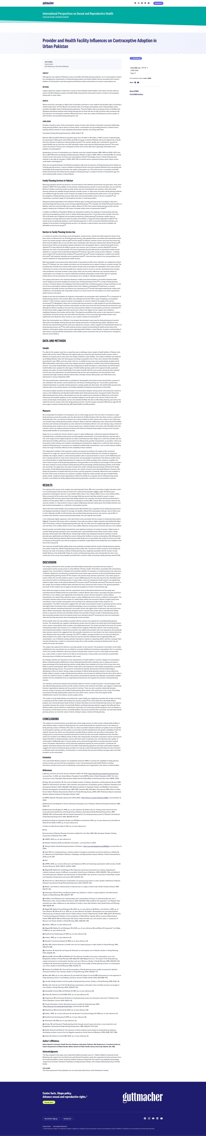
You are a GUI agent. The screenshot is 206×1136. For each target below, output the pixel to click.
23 (74, 253)
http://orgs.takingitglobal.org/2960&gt (96, 846)
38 (67, 575)
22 (54, 253)
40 (89, 582)
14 (113, 218)
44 (87, 700)
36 (61, 326)
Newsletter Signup (51, 1119)
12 (105, 208)
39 (76, 582)
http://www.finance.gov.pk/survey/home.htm (103, 773)
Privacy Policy (47, 1126)
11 (89, 203)
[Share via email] (138, 82)
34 (119, 307)
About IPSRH (134, 91)
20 (110, 247)
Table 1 (96, 491)
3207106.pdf (137, 58)
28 (105, 275)
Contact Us (68, 1119)
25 (49, 256)
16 (71, 240)
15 (65, 225)
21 (79, 251)
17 (81, 240)
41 (105, 582)
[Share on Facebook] (135, 82)
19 (49, 247)
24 (88, 253)
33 (52, 303)
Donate (158, 3)
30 (98, 286)
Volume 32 (135, 68)
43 (79, 634)
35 (99, 316)
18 (119, 242)
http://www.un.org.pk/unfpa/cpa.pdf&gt (95, 798)
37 (62, 354)
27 (48, 264)
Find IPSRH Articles (136, 94)
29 (98, 281)
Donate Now (49, 1102)
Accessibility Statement (60, 1126)
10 (112, 195)
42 (93, 614)
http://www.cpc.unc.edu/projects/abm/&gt (57, 1006)
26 (84, 256)
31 (88, 288)
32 (107, 296)
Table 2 (45, 521)
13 (95, 216)
